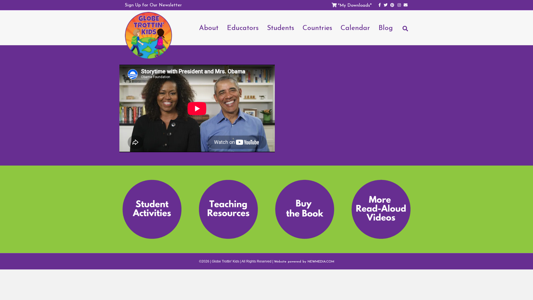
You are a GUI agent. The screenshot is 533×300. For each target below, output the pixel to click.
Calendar (355, 27)
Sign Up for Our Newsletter (153, 4)
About (208, 27)
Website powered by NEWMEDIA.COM (304, 261)
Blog (385, 27)
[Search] (402, 31)
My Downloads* (356, 5)
